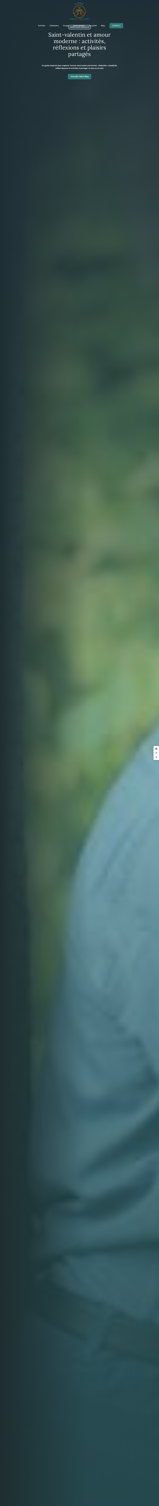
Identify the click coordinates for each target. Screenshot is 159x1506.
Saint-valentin (79, 26)
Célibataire (54, 26)
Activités (41, 26)
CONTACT (116, 26)
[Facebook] (156, 749)
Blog (103, 26)
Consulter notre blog (79, 76)
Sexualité (93, 26)
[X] (156, 757)
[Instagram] (156, 753)
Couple (66, 26)
